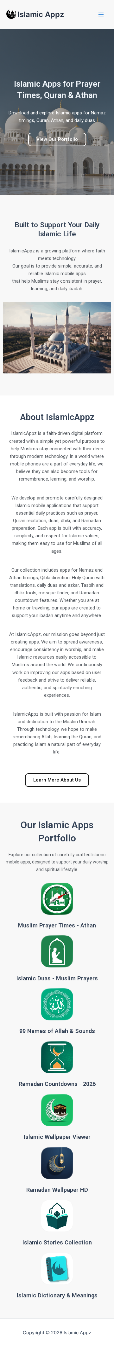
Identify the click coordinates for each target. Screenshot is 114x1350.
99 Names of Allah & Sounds (57, 1031)
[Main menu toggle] (101, 14)
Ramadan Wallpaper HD (57, 1189)
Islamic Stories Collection (57, 1242)
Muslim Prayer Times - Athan (57, 925)
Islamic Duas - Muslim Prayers (57, 978)
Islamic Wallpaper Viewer (57, 1137)
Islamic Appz (40, 14)
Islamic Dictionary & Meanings (57, 1295)
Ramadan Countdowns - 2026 (57, 1084)
